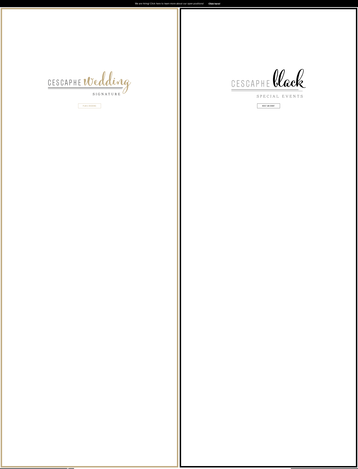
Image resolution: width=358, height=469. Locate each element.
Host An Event (268, 106)
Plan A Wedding (89, 106)
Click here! (214, 3)
